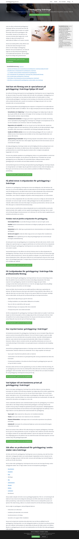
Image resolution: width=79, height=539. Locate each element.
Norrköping (11, 469)
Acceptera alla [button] (36, 536)
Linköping (10, 490)
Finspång (10, 471)
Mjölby (9, 488)
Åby (9, 480)
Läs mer (51, 534)
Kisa (9, 474)
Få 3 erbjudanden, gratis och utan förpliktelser (39, 14)
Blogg (68, 1)
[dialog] (39, 534)
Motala (10, 485)
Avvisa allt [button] (44, 536)
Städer (55, 1)
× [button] (77, 531)
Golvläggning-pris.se (12, 2)
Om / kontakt (62, 1)
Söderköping (11, 482)
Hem (51, 1)
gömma (21, 66)
